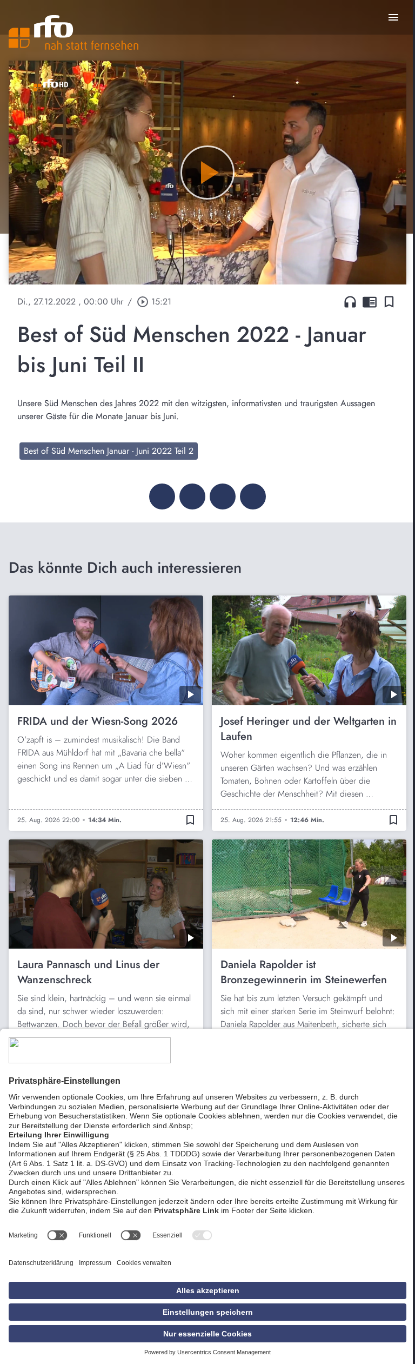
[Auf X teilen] (192, 496)
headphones (350, 301)
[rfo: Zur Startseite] (73, 32)
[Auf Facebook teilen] (162, 496)
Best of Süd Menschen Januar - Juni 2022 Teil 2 (108, 451)
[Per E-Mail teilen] (253, 496)
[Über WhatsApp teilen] (223, 496)
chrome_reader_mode (369, 301)
